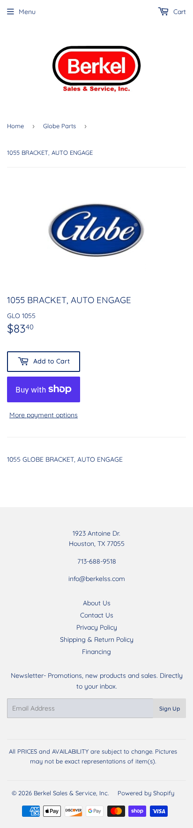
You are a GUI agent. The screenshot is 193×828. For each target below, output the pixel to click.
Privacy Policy (96, 627)
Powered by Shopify (146, 793)
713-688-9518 (96, 561)
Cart (178, 11)
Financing (96, 651)
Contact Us (96, 615)
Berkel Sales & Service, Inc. (71, 793)
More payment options (43, 415)
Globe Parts (59, 126)
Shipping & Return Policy (97, 639)
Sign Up (169, 708)
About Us (97, 603)
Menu (27, 11)
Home (15, 126)
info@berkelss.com (96, 578)
